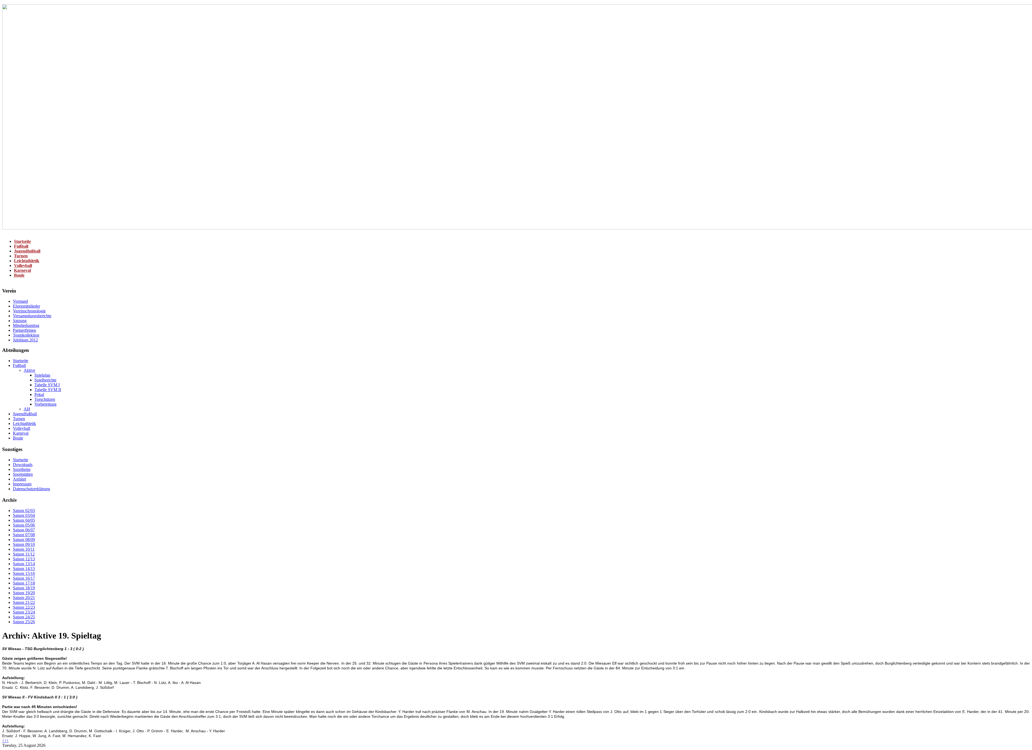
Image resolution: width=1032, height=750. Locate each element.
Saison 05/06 (24, 525)
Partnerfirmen (24, 330)
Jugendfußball (27, 251)
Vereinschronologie (29, 311)
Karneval (22, 270)
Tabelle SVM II (47, 389)
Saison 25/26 (24, 621)
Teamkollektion (26, 335)
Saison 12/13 (24, 559)
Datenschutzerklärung (31, 488)
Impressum (22, 484)
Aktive (29, 370)
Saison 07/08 (24, 534)
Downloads (23, 464)
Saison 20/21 (24, 597)
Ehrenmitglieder (26, 306)
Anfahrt (19, 479)
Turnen (21, 256)
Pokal (39, 394)
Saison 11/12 (24, 554)
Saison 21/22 (24, 602)
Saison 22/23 (24, 607)
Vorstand (20, 301)
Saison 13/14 (24, 563)
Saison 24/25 (24, 617)
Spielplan (42, 375)
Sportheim (21, 469)
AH (27, 409)
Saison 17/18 (24, 583)
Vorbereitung (45, 404)
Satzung (20, 320)
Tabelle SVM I (47, 385)
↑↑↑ (5, 740)
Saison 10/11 (24, 549)
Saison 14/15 (24, 568)
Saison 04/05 (24, 520)
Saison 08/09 (24, 539)
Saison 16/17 (24, 578)
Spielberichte (45, 380)
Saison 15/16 (24, 573)
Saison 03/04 (24, 515)
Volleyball (23, 265)
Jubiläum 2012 (25, 340)
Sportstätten (23, 474)
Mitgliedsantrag (26, 325)
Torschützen (44, 399)
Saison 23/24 (24, 612)
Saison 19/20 (24, 592)
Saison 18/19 (24, 588)
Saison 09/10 (24, 544)
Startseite (22, 241)
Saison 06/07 (24, 530)
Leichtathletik (26, 260)
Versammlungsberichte (32, 315)
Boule (19, 275)
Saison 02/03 (24, 510)
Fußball (21, 246)
